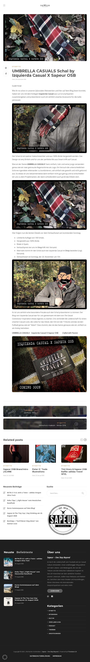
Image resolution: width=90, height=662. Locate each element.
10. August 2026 (19, 603)
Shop (40, 247)
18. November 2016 (21, 79)
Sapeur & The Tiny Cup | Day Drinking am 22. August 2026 (24, 514)
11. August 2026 (19, 590)
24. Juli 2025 (10, 475)
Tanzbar (28, 410)
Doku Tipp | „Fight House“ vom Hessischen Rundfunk (24, 501)
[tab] (9, 552)
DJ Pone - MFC (30, 413)
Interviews (53, 614)
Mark (13, 79)
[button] (5, 657)
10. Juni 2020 (68, 478)
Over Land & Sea (55, 622)
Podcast (52, 626)
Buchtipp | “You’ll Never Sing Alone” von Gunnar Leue (23, 522)
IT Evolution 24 (72, 652)
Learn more (54, 591)
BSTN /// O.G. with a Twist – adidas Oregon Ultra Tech (24, 494)
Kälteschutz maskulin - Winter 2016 (52, 425)
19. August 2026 (19, 563)
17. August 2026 (19, 577)
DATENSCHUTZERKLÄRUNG (40, 656)
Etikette (16, 66)
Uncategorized (55, 633)
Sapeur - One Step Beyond (50, 652)
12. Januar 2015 (40, 475)
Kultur (51, 618)
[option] (16, 460)
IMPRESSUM (57, 656)
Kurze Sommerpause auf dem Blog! (21, 508)
